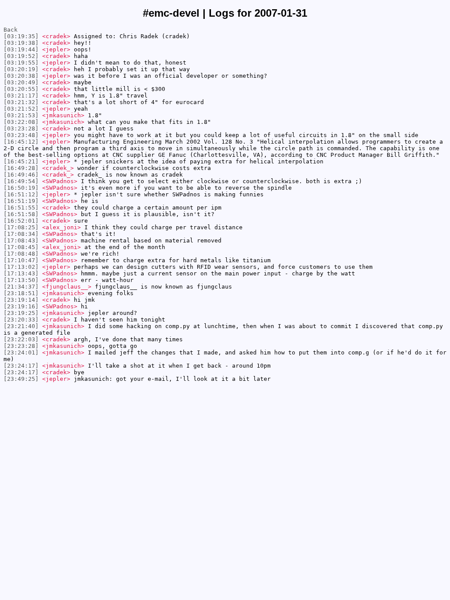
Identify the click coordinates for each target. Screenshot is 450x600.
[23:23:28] (21, 346)
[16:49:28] (21, 168)
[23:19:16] (21, 306)
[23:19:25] (21, 313)
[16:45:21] (21, 161)
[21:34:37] (21, 286)
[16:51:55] (21, 207)
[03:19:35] (21, 36)
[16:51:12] (21, 194)
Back (11, 29)
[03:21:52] (21, 108)
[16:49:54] (21, 181)
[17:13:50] (21, 280)
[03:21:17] (21, 95)
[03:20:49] (21, 82)
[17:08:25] (21, 227)
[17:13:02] (21, 267)
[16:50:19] (21, 187)
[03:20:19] (21, 69)
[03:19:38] (21, 43)
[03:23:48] (21, 135)
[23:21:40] (21, 326)
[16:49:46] (21, 174)
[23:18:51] (21, 293)
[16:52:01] (21, 220)
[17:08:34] (21, 234)
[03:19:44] (21, 49)
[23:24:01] (21, 352)
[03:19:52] (21, 56)
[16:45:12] (21, 141)
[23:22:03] (21, 339)
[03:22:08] (21, 122)
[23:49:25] (21, 379)
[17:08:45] (21, 247)
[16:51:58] (21, 214)
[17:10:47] (21, 260)
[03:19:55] (21, 62)
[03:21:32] (21, 102)
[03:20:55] (21, 89)
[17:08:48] (21, 253)
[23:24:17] (21, 365)
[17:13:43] (21, 273)
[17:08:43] (21, 240)
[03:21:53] (21, 115)
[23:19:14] (21, 299)
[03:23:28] (21, 128)
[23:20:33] (21, 319)
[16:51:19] (21, 201)
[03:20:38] (21, 75)
